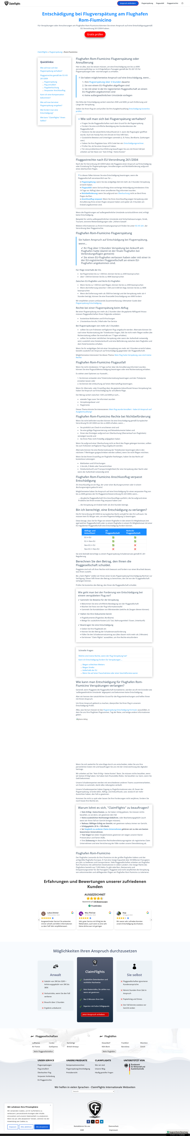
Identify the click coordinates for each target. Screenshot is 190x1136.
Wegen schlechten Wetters (93, 664)
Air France (36, 1046)
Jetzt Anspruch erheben (94, 1014)
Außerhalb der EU (89, 670)
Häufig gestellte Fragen (104, 1072)
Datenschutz (113, 1126)
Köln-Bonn (106, 1046)
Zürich (142, 1046)
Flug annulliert (50, 84)
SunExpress (53, 1046)
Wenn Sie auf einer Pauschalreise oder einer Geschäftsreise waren (110, 673)
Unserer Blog (100, 1069)
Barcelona (125, 1046)
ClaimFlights (43, 52)
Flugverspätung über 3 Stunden (105, 81)
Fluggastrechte (172, 3)
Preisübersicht (71, 1072)
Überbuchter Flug (44, 1072)
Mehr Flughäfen (109, 1051)
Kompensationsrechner (75, 1065)
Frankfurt (125, 1043)
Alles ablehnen (26, 1127)
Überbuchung (124, 193)
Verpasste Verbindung (46, 1076)
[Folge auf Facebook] (88, 1121)
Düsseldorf (106, 1043)
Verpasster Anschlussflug (54, 90)
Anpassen (12, 1127)
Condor (52, 1043)
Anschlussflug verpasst (92, 199)
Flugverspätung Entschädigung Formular (120, 710)
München (144, 1043)
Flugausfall (160, 3)
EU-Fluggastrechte (45, 1080)
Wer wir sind (100, 1065)
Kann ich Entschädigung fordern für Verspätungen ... (100, 660)
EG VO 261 (139, 226)
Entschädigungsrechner (134, 143)
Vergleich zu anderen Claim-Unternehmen (102, 829)
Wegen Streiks (88, 667)
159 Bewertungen (100, 902)
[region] (28, 1117)
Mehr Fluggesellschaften (43, 1051)
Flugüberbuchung (51, 87)
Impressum (113, 1130)
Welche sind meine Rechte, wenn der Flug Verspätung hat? (103, 656)
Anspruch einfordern (128, 3)
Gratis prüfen (95, 34)
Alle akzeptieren (42, 1127)
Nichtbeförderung (89, 193)
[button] (151, 920)
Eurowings (71, 1043)
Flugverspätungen (45, 1065)
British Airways (73, 1046)
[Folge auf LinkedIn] (101, 1121)
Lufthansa (36, 1043)
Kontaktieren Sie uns (82, 1126)
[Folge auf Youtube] (97, 1121)
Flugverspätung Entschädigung (88, 303)
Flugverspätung (147, 3)
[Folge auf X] (93, 1121)
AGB (82, 1130)
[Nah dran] (50, 1105)
